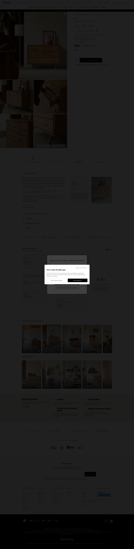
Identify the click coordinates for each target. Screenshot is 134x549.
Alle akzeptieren (77, 280)
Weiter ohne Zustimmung (81, 267)
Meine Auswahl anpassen (56, 280)
